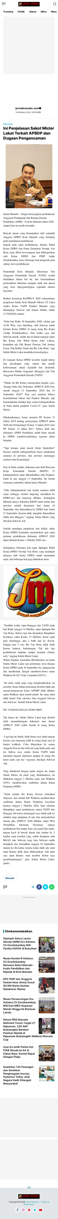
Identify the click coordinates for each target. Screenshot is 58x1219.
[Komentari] (5, 887)
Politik (21, 11)
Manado (8, 124)
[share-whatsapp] (51, 887)
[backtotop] (29, 1188)
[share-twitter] (45, 887)
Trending (8, 11)
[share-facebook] (39, 887)
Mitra (44, 11)
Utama (32, 11)
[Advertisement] (29, 45)
